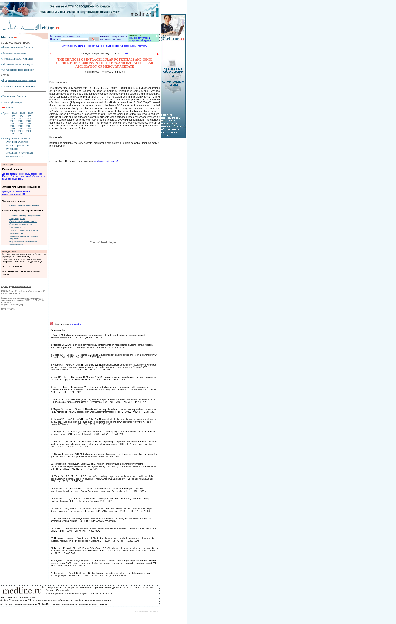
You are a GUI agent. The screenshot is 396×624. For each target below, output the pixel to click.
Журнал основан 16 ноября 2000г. (18, 597)
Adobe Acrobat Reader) (106, 161)
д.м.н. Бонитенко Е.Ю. (13, 194)
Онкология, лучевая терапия (23, 221)
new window (76, 324)
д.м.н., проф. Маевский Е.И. (17, 191)
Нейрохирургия (17, 218)
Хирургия (14, 239)
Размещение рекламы (146, 611)
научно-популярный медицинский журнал (140, 38)
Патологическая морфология (23, 230)
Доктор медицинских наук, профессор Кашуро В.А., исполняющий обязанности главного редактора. (23, 176)
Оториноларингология (20, 224)
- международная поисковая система (113, 37)
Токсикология (16, 233)
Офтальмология (17, 227)
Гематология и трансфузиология (25, 215)
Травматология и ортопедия (23, 236)
